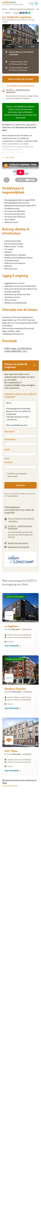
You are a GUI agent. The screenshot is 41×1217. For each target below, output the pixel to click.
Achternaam (9, 439)
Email (6, 449)
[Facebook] (23, 13)
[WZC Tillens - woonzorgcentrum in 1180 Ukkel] (20, 732)
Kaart (33, 46)
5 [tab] (24, 42)
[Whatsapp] (29, 13)
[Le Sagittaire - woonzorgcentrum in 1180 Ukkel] (20, 607)
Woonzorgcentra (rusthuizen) (22, 9)
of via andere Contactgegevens (20, 86)
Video (20, 46)
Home (4, 9)
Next (34, 41)
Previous (6, 41)
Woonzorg (9, 2)
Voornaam (9, 431)
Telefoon (8, 462)
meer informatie (12, 646)
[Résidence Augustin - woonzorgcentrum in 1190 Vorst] (20, 670)
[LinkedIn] (26, 13)
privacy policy (12, 496)
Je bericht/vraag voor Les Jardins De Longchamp (20, 395)
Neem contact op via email (20, 79)
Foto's (8, 46)
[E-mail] (21, 13)
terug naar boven (10, 786)
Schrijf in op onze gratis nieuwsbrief (17, 474)
